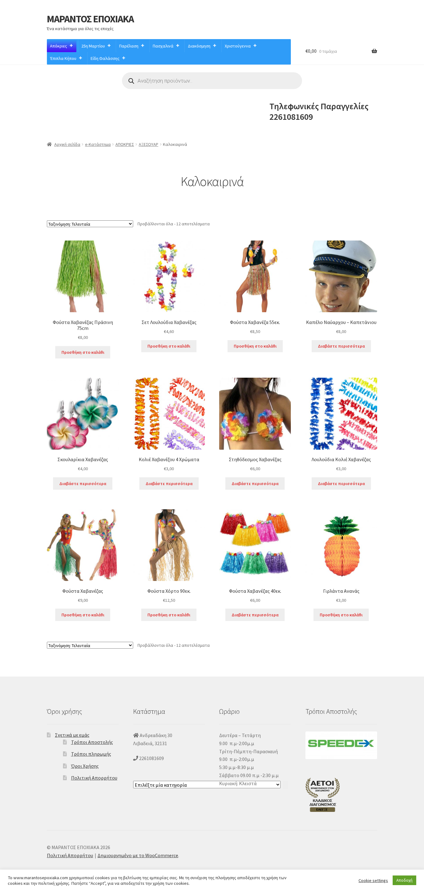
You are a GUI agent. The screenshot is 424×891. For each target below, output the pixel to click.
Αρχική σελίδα (67, 144)
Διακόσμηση (199, 46)
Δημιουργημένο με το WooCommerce (137, 855)
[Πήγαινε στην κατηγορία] (285, 785)
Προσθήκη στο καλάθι (82, 352)
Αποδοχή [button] (404, 880)
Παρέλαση (128, 46)
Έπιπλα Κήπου (63, 58)
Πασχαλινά (163, 46)
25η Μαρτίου (93, 46)
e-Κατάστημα (98, 144)
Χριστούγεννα (238, 46)
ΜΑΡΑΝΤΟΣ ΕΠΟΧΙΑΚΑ (90, 19)
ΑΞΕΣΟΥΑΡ (148, 144)
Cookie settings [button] (373, 880)
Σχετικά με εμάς (72, 735)
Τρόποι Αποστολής (92, 742)
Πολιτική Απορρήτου (94, 778)
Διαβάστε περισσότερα (341, 346)
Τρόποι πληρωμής (91, 754)
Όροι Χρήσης (85, 766)
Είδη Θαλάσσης (105, 58)
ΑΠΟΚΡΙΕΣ (124, 144)
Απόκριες (58, 46)
